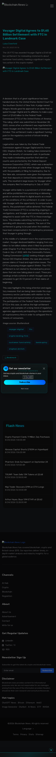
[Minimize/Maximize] (51, 750)
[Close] (44, 368)
